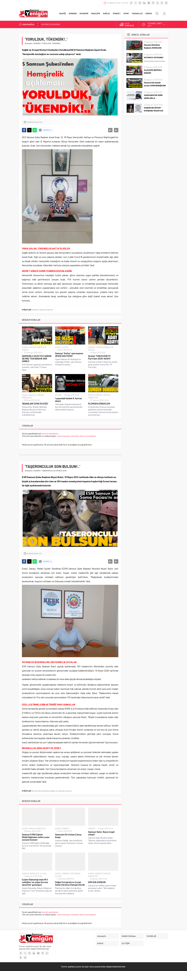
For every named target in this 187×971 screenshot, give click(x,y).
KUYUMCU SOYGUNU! (153, 57)
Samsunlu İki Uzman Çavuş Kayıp (68, 835)
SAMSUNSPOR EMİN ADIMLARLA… (153, 96)
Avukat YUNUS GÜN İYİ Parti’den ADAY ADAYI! (99, 357)
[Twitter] (135, 3)
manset (42, 310)
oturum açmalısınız (50, 433)
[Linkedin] (144, 3)
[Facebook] (131, 3)
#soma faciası (44, 791)
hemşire (35, 310)
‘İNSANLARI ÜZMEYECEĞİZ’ (35, 403)
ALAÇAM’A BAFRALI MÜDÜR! (53, 24)
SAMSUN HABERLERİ (37, 347)
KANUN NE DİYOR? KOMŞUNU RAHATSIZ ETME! (153, 110)
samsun (49, 310)
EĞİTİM (24, 828)
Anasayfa (28, 43)
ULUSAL (65, 347)
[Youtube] (148, 3)
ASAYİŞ (25, 347)
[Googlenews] (166, 3)
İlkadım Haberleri (29, 395)
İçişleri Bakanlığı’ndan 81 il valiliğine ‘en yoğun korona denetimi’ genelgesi (35, 882)
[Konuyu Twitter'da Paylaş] (29, 130)
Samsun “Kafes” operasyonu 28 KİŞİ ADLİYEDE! (69, 354)
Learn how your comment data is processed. (76, 436)
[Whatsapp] (157, 3)
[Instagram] (140, 3)
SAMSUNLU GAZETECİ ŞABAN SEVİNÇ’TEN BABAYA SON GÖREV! (36, 358)
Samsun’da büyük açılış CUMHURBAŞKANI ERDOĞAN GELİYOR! (155, 85)
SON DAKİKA (75, 873)
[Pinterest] (153, 3)
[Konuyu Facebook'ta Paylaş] (24, 130)
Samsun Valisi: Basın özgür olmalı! (101, 833)
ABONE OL (47, 130)
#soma (35, 791)
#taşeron (54, 791)
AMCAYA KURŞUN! (97, 882)
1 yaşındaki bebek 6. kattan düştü (68, 399)
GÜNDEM (36, 43)
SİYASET (25, 350)
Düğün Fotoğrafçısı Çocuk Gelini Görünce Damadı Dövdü (70, 883)
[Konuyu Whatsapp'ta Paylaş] (34, 130)
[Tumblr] (162, 3)
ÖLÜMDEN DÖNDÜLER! (99, 403)
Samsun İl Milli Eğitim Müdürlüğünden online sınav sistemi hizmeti (36, 837)
